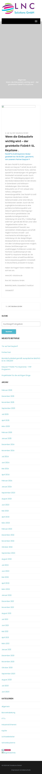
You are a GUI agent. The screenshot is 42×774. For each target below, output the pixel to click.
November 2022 (8, 541)
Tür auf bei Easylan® (10, 346)
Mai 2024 (5, 468)
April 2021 (5, 637)
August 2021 (6, 613)
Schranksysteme (8, 743)
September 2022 (8, 553)
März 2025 (6, 426)
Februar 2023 (7, 529)
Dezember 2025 (8, 396)
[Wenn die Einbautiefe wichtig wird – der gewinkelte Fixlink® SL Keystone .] (21, 117)
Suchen (9, 331)
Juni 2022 (5, 571)
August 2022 (7, 559)
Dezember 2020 (8, 655)
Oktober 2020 (7, 667)
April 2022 (5, 583)
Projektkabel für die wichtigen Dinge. (16, 375)
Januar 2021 (6, 649)
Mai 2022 (5, 577)
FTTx (3, 718)
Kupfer (4, 731)
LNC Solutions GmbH (15, 306)
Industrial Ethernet (9, 724)
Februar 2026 (7, 390)
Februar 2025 (7, 432)
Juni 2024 (5, 462)
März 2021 (5, 643)
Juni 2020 (5, 692)
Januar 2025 (6, 438)
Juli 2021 (5, 619)
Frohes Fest (6, 352)
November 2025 (8, 402)
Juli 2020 (5, 686)
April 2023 (5, 517)
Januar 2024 (7, 487)
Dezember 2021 (8, 601)
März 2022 (6, 589)
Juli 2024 (5, 456)
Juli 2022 (5, 565)
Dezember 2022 (8, 535)
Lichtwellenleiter (8, 737)
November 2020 (8, 661)
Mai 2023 (5, 511)
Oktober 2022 (7, 547)
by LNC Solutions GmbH (19, 133)
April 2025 (5, 420)
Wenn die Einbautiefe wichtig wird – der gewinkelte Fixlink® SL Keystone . (22, 83)
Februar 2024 (7, 481)
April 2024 (6, 474)
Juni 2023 (5, 505)
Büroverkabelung (8, 712)
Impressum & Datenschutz (21, 770)
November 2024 (8, 450)
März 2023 (6, 523)
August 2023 (7, 499)
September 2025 (8, 408)
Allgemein (22, 80)
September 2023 (8, 493)
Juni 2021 (5, 625)
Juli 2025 (5, 414)
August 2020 (7, 680)
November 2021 (8, 607)
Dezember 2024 (8, 444)
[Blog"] (8, 752)
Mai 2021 (5, 631)
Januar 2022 (6, 595)
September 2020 (8, 673)
